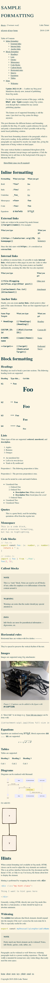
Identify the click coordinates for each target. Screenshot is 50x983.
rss (33, 973)
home (15, 30)
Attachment (41, 289)
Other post (41, 281)
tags (18, 973)
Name (40, 338)
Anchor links (16, 49)
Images (13, 72)
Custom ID (42, 329)
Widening (14, 83)
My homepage (42, 239)
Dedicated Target (41, 347)
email (29, 973)
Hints (8, 80)
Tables (13, 78)
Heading (41, 321)
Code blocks (15, 65)
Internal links (16, 46)
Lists (12, 57)
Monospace (15, 62)
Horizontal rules (17, 70)
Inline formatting (12, 41)
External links (16, 43)
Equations (14, 75)
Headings (14, 54)
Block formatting (12, 51)
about (8, 973)
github (23, 973)
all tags (10, 30)
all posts (4, 30)
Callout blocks (16, 67)
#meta (3, 25)
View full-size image (34, 715)
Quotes (13, 59)
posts (14, 973)
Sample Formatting (17, 10)
